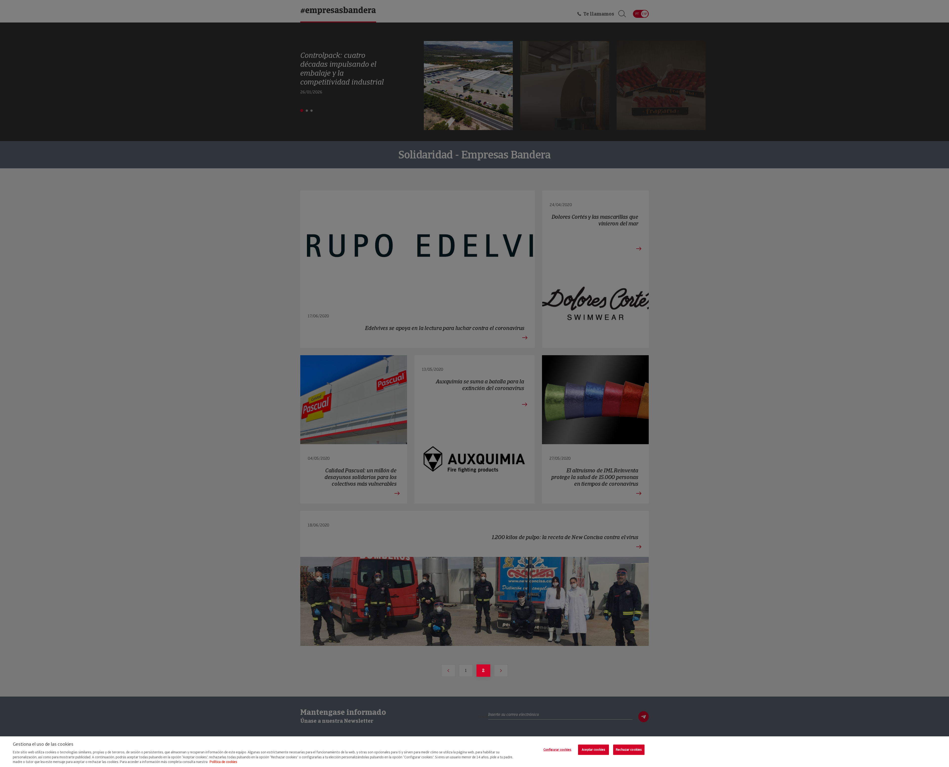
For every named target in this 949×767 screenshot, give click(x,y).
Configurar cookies (557, 749)
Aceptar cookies (593, 749)
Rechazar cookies (629, 749)
